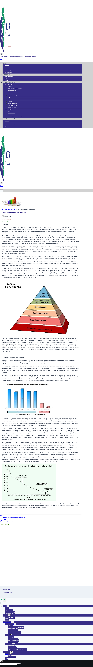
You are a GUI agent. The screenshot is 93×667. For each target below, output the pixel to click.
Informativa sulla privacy (9, 70)
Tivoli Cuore (10, 122)
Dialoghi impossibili (11, 111)
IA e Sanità (7, 634)
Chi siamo (7, 65)
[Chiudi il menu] (0, 603)
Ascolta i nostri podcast (12, 114)
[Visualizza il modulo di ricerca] (1, 54)
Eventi (6, 126)
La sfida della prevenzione (12, 91)
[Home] (3, 209)
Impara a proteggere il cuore (13, 105)
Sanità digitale (10, 86)
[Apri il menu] (1, 190)
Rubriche (6, 80)
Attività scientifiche (6, 651)
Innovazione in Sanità (7, 622)
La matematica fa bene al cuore (13, 95)
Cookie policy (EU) (8, 72)
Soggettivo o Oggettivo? (6, 520)
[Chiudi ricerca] (1, 661)
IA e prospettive (10, 101)
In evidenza (7, 654)
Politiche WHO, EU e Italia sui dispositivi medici (16, 116)
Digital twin (10, 99)
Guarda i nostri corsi (11, 113)
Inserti (6, 78)
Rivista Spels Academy (9, 76)
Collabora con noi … (8, 68)
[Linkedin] (1, 60)
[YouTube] (2, 60)
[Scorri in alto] (1, 600)
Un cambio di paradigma (12, 107)
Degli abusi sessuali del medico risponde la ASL (13, 516)
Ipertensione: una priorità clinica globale (15, 88)
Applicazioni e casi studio (12, 103)
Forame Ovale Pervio (11, 124)
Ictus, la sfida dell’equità (12, 90)
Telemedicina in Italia (11, 93)
